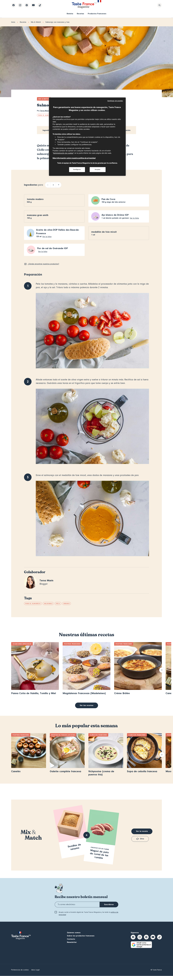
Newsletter (72, 942)
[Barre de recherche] (159, 5)
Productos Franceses (97, 14)
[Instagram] (20, 5)
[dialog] (87, 137)
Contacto (71, 939)
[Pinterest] (26, 5)
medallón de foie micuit (104, 232)
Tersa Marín (44, 111)
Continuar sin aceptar (115, 101)
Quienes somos (73, 933)
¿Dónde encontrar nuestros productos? (43, 264)
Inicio (13, 22)
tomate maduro (35, 199)
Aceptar (98, 169)
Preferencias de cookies (20, 970)
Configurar (77, 169)
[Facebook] (13, 5)
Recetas (80, 14)
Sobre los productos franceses (80, 936)
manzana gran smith (37, 215)
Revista (70, 14)
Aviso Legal (35, 970)
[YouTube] (33, 5)
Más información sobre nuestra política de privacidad (74, 158)
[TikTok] (40, 5)
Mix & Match (36, 22)
